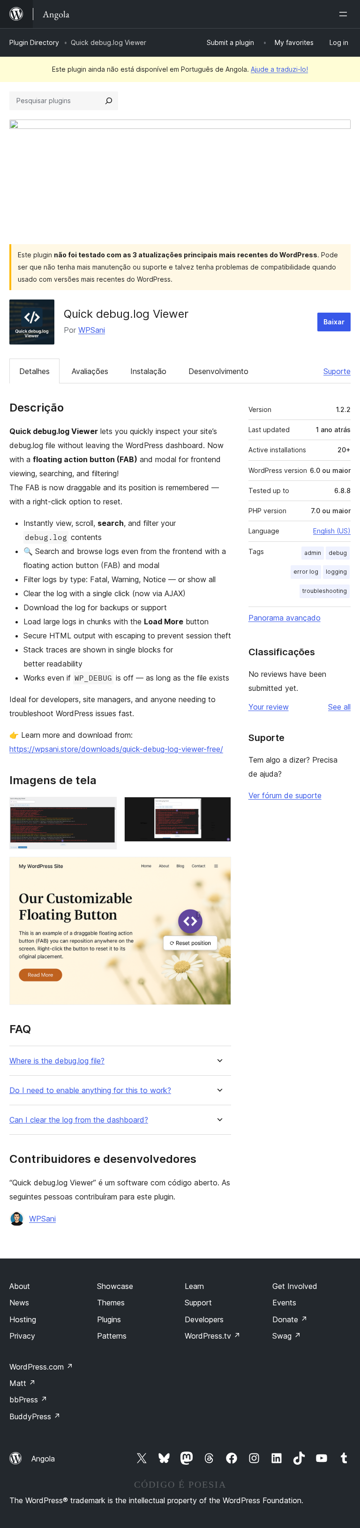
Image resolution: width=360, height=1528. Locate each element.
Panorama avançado (284, 617)
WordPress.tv (212, 1336)
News (19, 1302)
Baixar (334, 322)
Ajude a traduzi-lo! (279, 69)
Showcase (115, 1286)
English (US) (332, 531)
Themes (111, 1302)
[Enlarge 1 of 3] (104, 809)
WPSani (91, 330)
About (19, 1286)
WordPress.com (41, 1366)
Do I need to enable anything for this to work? (90, 1090)
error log (305, 571)
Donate (290, 1319)
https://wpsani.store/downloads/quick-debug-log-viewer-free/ (116, 749)
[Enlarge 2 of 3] (218, 809)
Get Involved (294, 1286)
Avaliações (90, 371)
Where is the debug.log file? (57, 1060)
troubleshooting (324, 590)
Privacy (22, 1336)
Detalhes (34, 371)
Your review (268, 707)
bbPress (28, 1399)
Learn (194, 1286)
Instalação (148, 371)
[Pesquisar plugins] (108, 100)
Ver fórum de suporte (285, 795)
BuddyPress (34, 1416)
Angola (43, 1458)
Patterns (112, 1336)
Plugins (109, 1319)
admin (312, 552)
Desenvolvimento (218, 371)
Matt (22, 1383)
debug (338, 552)
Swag (286, 1336)
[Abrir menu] (345, 14)
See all (339, 707)
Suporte (337, 371)
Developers (204, 1319)
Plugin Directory (34, 42)
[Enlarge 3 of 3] (218, 869)
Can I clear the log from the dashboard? (78, 1120)
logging (336, 571)
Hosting (22, 1319)
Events (284, 1302)
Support (198, 1302)
